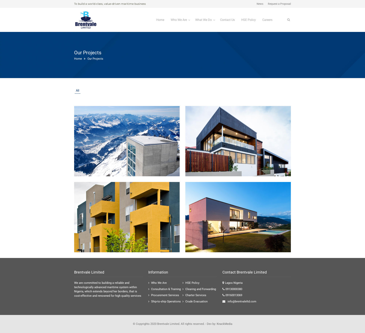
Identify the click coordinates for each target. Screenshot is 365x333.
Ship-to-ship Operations (166, 301)
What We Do (203, 20)
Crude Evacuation (196, 301)
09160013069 (233, 295)
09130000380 (233, 289)
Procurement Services (165, 295)
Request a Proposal (279, 3)
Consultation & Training (166, 289)
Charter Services (195, 295)
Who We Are (179, 20)
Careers (267, 20)
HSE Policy (248, 20)
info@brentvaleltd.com (242, 301)
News (260, 3)
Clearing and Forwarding (200, 289)
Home (160, 20)
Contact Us (227, 20)
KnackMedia (224, 324)
